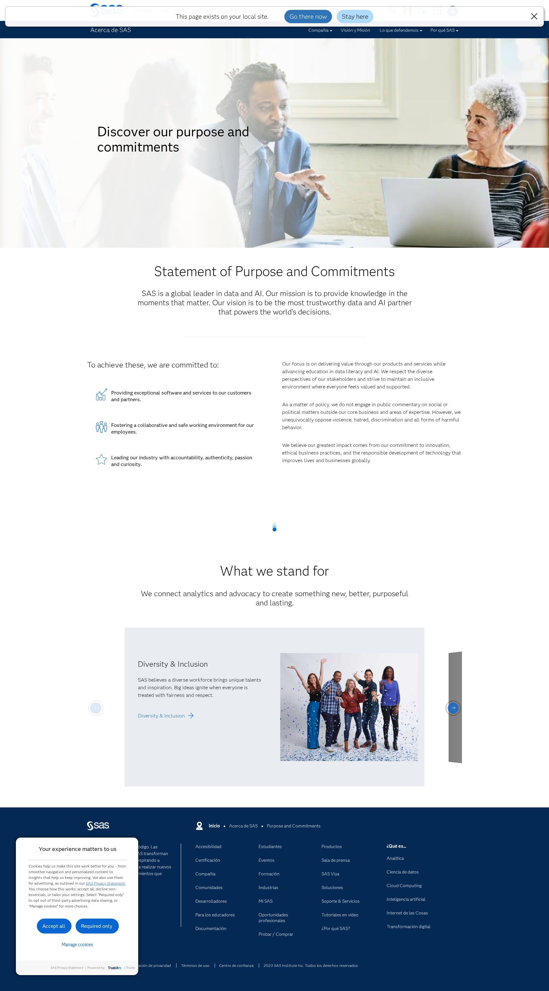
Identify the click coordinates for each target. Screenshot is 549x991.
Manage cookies (77, 944)
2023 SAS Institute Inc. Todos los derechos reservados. (311, 965)
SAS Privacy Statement (105, 883)
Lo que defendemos (399, 30)
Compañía (318, 30)
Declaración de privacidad (149, 965)
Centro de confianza (236, 965)
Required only (96, 926)
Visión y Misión (355, 30)
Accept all (53, 926)
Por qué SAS (442, 30)
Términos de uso (195, 965)
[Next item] (453, 708)
